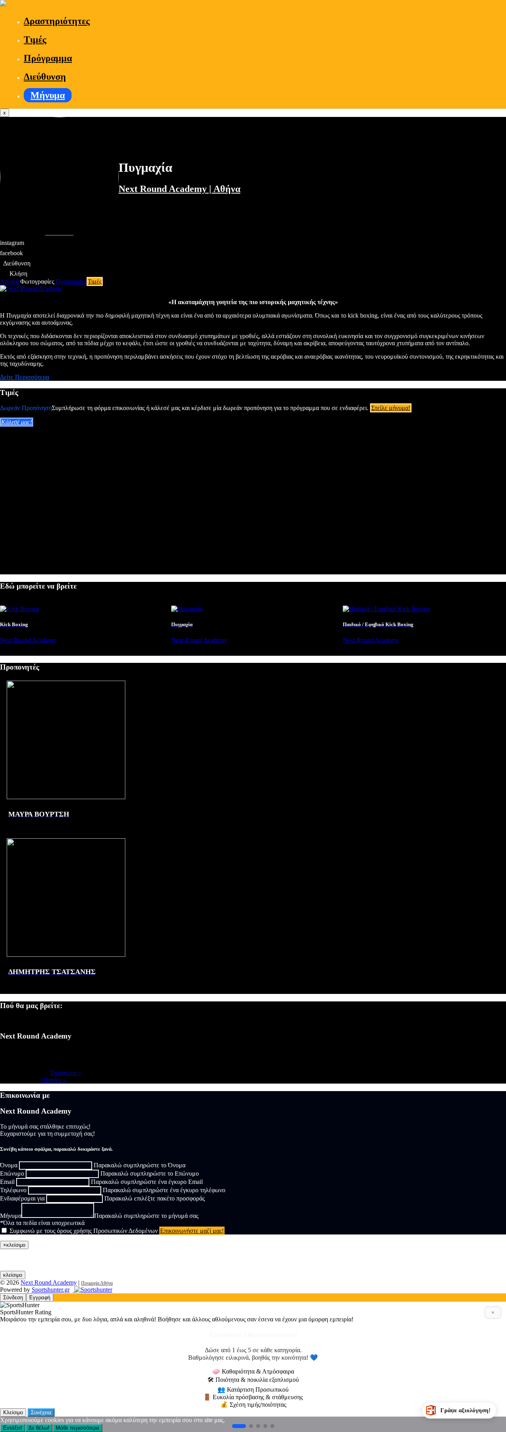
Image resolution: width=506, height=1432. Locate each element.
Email (7, 1181)
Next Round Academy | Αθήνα (179, 189)
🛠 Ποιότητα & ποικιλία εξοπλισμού (253, 1379)
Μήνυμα (47, 95)
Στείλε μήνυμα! (390, 408)
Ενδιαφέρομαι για (22, 1198)
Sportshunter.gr (51, 1289)
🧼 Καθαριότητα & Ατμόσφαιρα (253, 1371)
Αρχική (10, 281)
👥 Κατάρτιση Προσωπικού (253, 1389)
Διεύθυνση (45, 77)
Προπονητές (71, 281)
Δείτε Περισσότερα (24, 377)
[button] (239, 1426)
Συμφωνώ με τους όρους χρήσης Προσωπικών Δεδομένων (83, 1230)
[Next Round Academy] (3, 4)
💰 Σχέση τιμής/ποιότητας (253, 1404)
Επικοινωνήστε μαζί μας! (192, 1230)
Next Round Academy (49, 1282)
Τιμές (35, 39)
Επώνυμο (12, 1173)
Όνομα (8, 1165)
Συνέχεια (41, 1412)
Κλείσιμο (13, 1412)
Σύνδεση (13, 1297)
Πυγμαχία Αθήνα (97, 1283)
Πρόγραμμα (48, 58)
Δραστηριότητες (57, 21)
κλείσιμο (12, 1275)
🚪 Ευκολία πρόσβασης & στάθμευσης (253, 1397)
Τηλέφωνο (13, 1190)
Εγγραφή (39, 1297)
